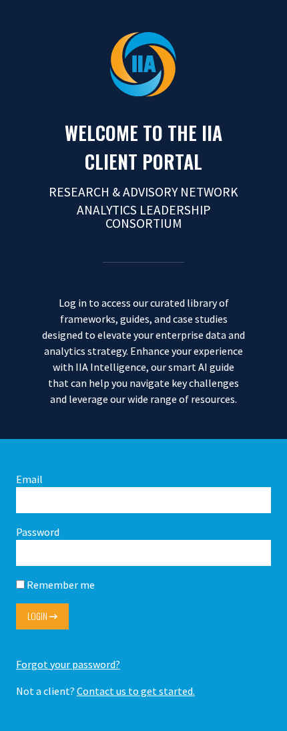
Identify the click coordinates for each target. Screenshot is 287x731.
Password (37, 532)
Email (29, 479)
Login (38, 616)
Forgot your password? (68, 664)
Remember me (60, 584)
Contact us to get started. (136, 691)
